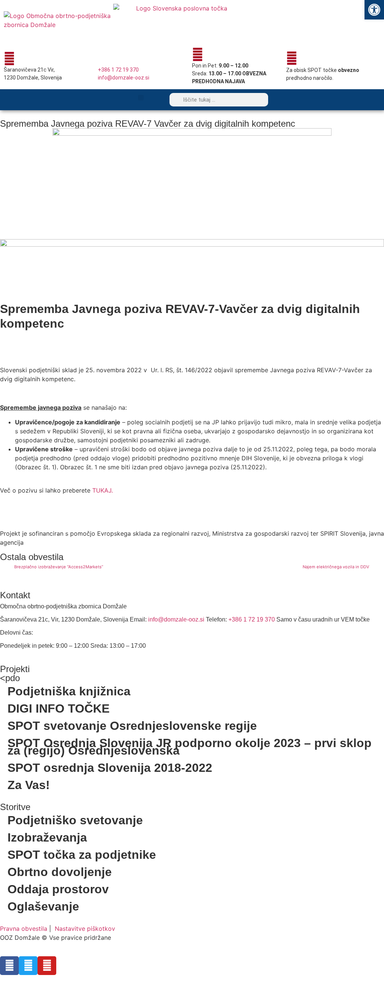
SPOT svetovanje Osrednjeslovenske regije (132, 725)
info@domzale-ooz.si (123, 78)
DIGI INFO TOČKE (59, 708)
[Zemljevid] (9, 58)
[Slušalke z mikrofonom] (103, 58)
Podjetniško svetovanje (75, 820)
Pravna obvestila (23, 928)
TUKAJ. (102, 490)
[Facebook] (9, 965)
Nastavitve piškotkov (85, 928)
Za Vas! (29, 785)
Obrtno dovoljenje (60, 872)
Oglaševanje (43, 906)
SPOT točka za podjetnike (82, 854)
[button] (141, 97)
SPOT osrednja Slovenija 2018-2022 (110, 767)
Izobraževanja (47, 837)
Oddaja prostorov (58, 889)
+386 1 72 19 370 (118, 70)
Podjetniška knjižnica (69, 691)
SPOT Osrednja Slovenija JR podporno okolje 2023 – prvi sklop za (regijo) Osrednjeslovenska (190, 746)
